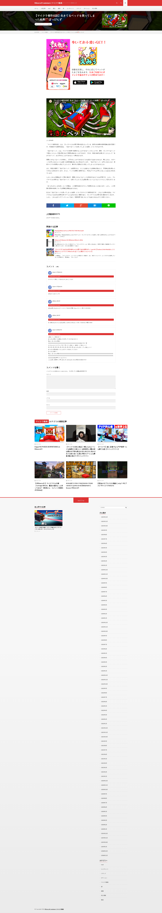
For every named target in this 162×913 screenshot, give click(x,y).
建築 (59, 8)
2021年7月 (104, 750)
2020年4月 (104, 816)
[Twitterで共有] (67, 205)
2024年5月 (104, 600)
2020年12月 (104, 780)
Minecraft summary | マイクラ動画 (54, 909)
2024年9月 (104, 583)
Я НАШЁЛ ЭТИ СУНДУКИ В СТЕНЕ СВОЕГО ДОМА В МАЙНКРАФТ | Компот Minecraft (79, 485)
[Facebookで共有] (53, 205)
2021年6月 (104, 754)
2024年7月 (104, 591)
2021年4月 (104, 763)
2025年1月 (104, 565)
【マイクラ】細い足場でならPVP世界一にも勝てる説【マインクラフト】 (112, 448)
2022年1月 (104, 723)
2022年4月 (104, 710)
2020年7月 (104, 802)
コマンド (78, 8)
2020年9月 (104, 794)
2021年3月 (104, 767)
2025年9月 (104, 530)
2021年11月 (104, 732)
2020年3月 (104, 820)
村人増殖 (94, 8)
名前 (47, 391)
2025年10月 (104, 525)
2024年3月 (104, 609)
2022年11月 (104, 679)
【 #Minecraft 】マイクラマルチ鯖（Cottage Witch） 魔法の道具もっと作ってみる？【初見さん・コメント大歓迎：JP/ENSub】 (49, 486)
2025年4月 (104, 552)
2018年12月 (104, 851)
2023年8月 (104, 640)
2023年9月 (104, 635)
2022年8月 (104, 692)
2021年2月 (104, 772)
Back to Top (81, 500)
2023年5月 (104, 653)
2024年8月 (104, 587)
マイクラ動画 (47, 24)
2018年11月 (104, 855)
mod (49, 8)
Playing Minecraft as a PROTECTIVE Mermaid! (69, 230)
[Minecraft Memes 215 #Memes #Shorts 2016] (50, 243)
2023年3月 (104, 662)
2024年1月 (104, 618)
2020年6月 (104, 807)
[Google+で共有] (81, 205)
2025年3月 (104, 556)
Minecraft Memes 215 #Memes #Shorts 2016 (69, 240)
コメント (48, 374)
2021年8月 (104, 745)
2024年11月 (104, 574)
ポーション (87, 8)
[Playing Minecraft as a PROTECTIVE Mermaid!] (50, 233)
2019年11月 (104, 838)
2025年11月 (104, 521)
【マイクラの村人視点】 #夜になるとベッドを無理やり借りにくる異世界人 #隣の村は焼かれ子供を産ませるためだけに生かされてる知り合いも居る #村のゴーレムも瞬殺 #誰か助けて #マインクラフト (81, 451)
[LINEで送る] (109, 205)
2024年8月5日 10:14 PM (54, 276)
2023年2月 (104, 666)
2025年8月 (104, 534)
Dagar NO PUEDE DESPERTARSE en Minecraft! (47, 448)
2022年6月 (104, 701)
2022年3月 (104, 714)
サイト (48, 404)
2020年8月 (104, 798)
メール (48, 398)
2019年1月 (104, 846)
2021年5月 (104, 758)
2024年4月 (104, 605)
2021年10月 (104, 736)
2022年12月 (104, 675)
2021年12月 (104, 728)
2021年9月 (104, 741)
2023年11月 (104, 627)
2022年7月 (104, 697)
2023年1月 (104, 671)
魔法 (54, 8)
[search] (126, 507)
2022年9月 (104, 688)
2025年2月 (104, 561)
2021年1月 (104, 776)
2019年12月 (104, 833)
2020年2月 (104, 824)
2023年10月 (104, 631)
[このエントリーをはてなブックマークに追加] (95, 205)
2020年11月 (104, 785)
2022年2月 (104, 719)
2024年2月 (104, 613)
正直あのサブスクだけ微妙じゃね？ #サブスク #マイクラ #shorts (112, 484)
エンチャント (70, 8)
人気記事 (43, 8)
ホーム (36, 8)
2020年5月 (104, 811)
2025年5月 (104, 547)
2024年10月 (104, 578)
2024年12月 (104, 569)
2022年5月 (104, 706)
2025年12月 (104, 517)
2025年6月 (104, 543)
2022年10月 (104, 684)
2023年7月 (104, 644)
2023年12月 (104, 622)
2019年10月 (104, 842)
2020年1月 (104, 829)
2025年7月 (104, 539)
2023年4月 (104, 657)
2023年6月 (104, 649)
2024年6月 (104, 596)
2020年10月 (104, 789)
